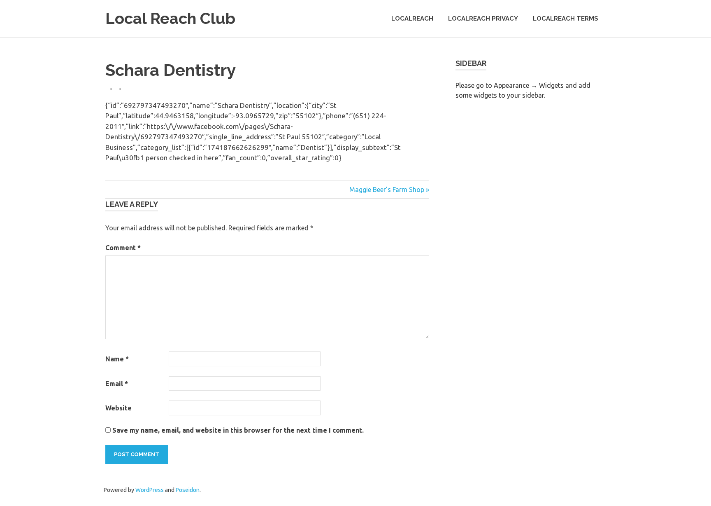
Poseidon (188, 490)
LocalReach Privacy (483, 18)
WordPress (149, 490)
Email (116, 383)
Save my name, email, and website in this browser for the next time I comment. (238, 430)
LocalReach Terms (565, 18)
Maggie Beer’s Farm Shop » (389, 189)
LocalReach (412, 18)
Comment (123, 247)
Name (117, 359)
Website (118, 408)
